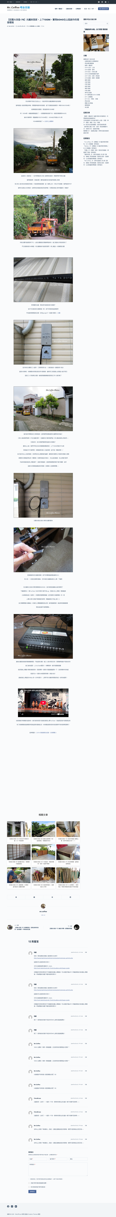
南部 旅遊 (87, 86)
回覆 (86, 952)
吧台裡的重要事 (89, 63)
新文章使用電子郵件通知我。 (38, 1187)
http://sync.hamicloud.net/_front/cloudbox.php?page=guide (52, 968)
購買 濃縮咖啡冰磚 (103, 8)
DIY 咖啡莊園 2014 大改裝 (34, 26)
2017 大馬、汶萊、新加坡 (92, 76)
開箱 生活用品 (89, 103)
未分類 (87, 107)
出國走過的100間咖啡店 (91, 61)
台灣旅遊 (25, 2)
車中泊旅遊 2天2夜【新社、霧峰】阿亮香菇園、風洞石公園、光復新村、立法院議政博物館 (96, 156)
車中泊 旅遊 (88, 92)
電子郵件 (52, 1159)
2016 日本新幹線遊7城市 (92, 74)
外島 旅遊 (87, 90)
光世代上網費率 (49, 121)
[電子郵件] (105, 2)
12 (43, 26)
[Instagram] (12, 1206)
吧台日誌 (87, 101)
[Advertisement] (43, 41)
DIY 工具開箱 (88, 97)
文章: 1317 (43, 915)
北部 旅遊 (87, 82)
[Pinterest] (52, 897)
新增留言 (32, 1164)
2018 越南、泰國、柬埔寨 (92, 78)
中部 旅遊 (87, 84)
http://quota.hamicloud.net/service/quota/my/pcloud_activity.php (53, 958)
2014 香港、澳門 (90, 69)
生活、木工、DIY (33, 2)
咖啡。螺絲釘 (9, 2)
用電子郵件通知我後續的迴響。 (39, 1183)
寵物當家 (87, 105)
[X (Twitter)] (34, 897)
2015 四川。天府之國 (91, 71)
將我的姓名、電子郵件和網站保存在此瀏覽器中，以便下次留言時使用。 (46, 1179)
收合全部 (92, 59)
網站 (71, 1159)
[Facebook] (102, 2)
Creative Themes (33, 1214)
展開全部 (86, 59)
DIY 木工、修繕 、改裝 (91, 99)
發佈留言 (32, 1191)
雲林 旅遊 (87, 80)
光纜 (59, 313)
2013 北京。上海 (90, 67)
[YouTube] (99, 2)
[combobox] (95, 23)
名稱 (31, 1159)
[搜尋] (108, 2)
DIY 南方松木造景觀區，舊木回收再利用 (94, 124)
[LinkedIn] (70, 897)
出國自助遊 (18, 2)
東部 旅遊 (87, 88)
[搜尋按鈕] (107, 23)
